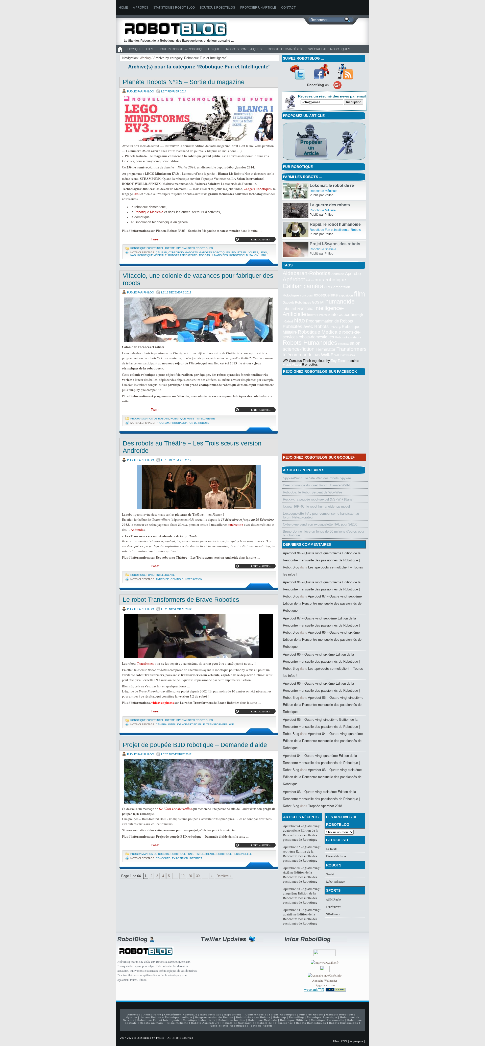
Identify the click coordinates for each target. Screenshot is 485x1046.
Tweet (155, 239)
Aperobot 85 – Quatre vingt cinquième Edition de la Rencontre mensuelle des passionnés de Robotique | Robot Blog (321, 727)
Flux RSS (340, 1041)
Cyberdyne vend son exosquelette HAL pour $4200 (320, 524)
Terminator (325, 349)
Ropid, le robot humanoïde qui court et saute (335, 246)
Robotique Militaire (323, 230)
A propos (140, 7)
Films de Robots (311, 1014)
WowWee (348, 355)
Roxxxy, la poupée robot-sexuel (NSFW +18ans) (318, 499)
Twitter (297, 71)
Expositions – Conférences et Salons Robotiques (260, 1014)
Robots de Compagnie (238, 1023)
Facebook (321, 71)
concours (163, 858)
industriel (239, 252)
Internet (195, 858)
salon (253, 255)
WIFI (231, 724)
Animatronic (152, 1014)
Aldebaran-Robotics (306, 273)
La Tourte (331, 849)
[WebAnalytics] (324, 971)
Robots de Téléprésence (275, 1023)
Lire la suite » (261, 239)
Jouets (253, 252)
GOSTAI (318, 302)
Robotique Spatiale (323, 191)
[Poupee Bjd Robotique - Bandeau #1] (199, 781)
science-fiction (298, 349)
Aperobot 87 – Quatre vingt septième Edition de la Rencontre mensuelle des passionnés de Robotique (322, 603)
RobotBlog (296, 1017)
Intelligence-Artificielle (186, 724)
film (359, 294)
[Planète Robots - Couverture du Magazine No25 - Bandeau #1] (199, 118)
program (162, 422)
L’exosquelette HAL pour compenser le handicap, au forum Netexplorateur (321, 515)
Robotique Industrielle (199, 1020)
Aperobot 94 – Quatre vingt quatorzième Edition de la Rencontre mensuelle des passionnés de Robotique (302, 833)
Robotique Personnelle (234, 854)
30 (198, 876)
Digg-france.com (324, 985)
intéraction (235, 524)
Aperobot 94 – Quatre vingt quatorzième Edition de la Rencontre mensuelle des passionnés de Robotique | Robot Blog (321, 560)
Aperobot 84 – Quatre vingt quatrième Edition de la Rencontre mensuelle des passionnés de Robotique (323, 741)
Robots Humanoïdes (285, 49)
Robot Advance (335, 881)
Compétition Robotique (180, 1014)
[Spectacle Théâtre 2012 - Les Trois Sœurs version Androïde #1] (199, 487)
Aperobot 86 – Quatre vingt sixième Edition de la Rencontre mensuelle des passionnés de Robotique (322, 640)
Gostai (330, 874)
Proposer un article (258, 7)
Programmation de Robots (149, 418)
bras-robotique (330, 279)
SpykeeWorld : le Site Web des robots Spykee (317, 478)
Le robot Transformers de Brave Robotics (181, 599)
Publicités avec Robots (306, 326)
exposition (180, 858)
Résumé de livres (336, 856)
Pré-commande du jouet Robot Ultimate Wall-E (317, 485)
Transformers (145, 663)
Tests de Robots (261, 1025)
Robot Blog (179, 28)
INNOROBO (305, 309)
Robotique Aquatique (322, 1017)
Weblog (145, 58)
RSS (345, 71)
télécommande (297, 354)
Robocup (335, 327)
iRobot (288, 321)
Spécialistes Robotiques (329, 49)
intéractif (324, 314)
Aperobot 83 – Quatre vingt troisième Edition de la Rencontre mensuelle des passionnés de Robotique (322, 777)
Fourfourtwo (333, 907)
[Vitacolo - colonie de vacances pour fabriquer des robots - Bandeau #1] (199, 319)
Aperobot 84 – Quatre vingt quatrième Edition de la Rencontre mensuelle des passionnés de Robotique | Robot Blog (321, 763)
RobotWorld (238, 255)
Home (123, 7)
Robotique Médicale (148, 212)
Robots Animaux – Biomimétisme (164, 1023)
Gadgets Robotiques (258, 188)
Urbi (137, 193)
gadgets (191, 252)
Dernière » (223, 876)
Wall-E (327, 355)
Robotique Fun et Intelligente (152, 248)
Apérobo (353, 273)
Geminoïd (177, 579)
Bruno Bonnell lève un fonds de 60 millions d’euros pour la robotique (323, 533)
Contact (288, 7)
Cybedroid (176, 252)
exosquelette (326, 294)
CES (327, 287)
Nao (133, 255)
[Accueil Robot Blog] (120, 52)
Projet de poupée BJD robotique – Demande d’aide (195, 744)
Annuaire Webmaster (324, 980)
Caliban (161, 252)
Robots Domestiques (244, 49)
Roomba (343, 343)
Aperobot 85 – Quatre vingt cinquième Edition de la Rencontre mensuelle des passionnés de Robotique (323, 705)
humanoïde (340, 301)
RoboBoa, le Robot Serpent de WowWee (312, 492)
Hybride (131, 1017)
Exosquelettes (140, 49)
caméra (161, 724)
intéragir (357, 315)
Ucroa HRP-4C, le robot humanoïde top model (316, 506)
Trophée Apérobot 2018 (325, 806)
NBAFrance (333, 914)
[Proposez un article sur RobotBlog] (324, 160)
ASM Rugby (334, 899)
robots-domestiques (316, 337)
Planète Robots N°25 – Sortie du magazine (184, 81)
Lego (263, 252)
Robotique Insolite (232, 1020)
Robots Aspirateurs (183, 255)
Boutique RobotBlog (217, 7)
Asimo (309, 280)
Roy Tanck (339, 361)
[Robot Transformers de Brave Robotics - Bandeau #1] (199, 636)
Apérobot (294, 279)
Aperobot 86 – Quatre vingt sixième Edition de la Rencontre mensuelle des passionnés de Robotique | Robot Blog (321, 661)
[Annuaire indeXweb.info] (324, 975)
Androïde (137, 529)
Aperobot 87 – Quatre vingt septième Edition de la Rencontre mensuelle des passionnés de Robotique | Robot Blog (321, 625)
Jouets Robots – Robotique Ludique (189, 49)
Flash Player (292, 364)
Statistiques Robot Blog (174, 7)
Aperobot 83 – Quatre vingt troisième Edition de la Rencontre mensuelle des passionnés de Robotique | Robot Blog (321, 799)
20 (190, 876)
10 (182, 876)
